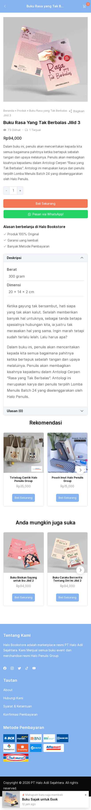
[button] (45, 214)
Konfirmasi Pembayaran (20, 714)
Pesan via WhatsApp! (48, 214)
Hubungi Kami (13, 698)
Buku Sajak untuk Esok (40, 799)
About (8, 690)
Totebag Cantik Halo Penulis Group (23, 479)
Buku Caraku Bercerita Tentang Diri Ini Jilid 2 (67, 579)
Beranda (8, 110)
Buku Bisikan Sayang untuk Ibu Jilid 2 (23, 579)
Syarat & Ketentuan (17, 706)
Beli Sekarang (45, 203)
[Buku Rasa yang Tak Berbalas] (45, 59)
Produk (21, 110)
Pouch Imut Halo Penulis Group (67, 479)
